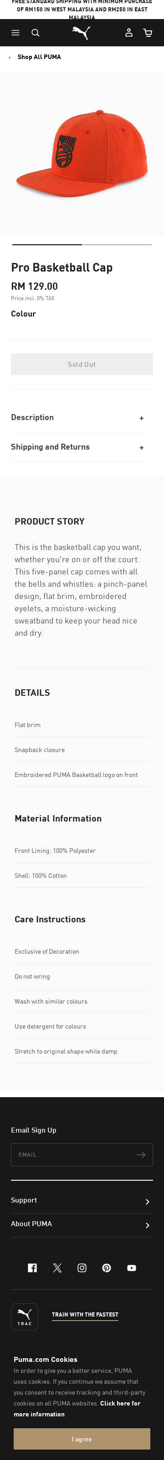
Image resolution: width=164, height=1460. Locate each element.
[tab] (47, 245)
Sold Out (82, 364)
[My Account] (129, 32)
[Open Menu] (18, 33)
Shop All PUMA (39, 56)
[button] (18, 33)
